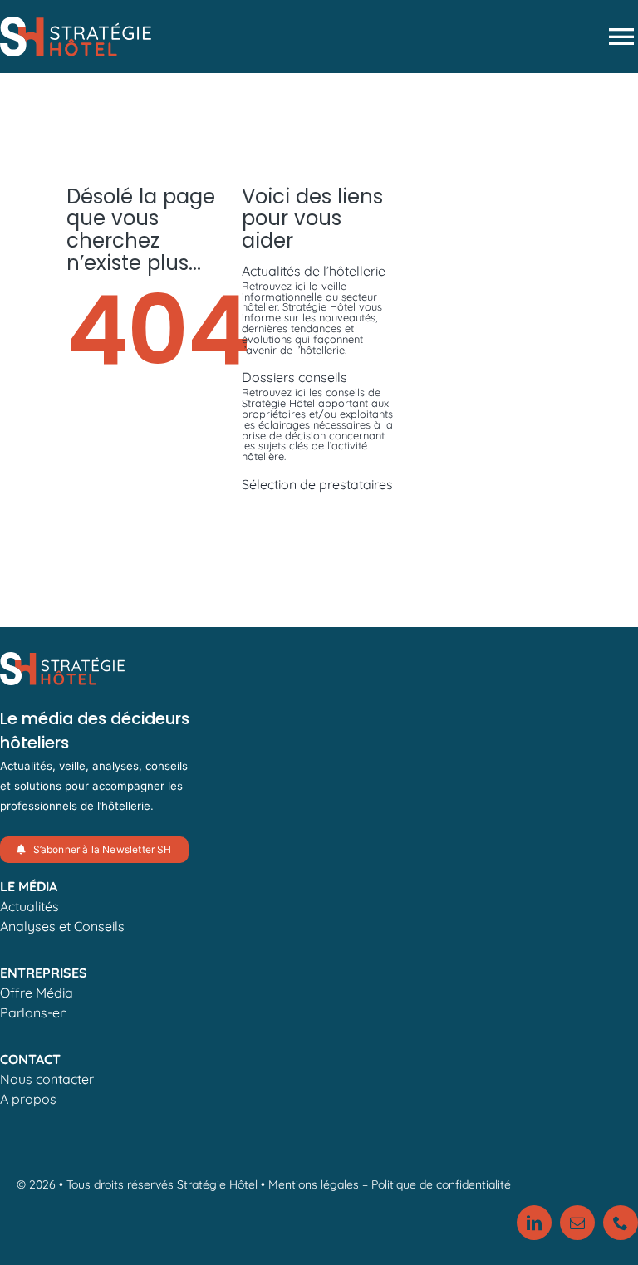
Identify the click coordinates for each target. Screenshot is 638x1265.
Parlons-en (33, 1012)
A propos (28, 1099)
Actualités (29, 906)
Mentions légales (313, 1184)
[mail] (577, 1222)
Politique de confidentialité (441, 1184)
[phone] (620, 1222)
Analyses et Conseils (62, 926)
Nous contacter (47, 1079)
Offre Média (36, 992)
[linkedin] (534, 1222)
